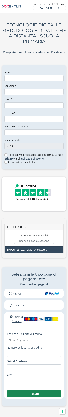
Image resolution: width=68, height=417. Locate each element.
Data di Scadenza (17, 361)
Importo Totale (12, 139)
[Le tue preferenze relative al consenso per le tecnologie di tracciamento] (62, 411)
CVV (9, 375)
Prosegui (34, 394)
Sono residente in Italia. (21, 162)
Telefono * (9, 112)
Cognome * (10, 85)
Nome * (8, 72)
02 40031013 (51, 8)
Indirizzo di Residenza (16, 126)
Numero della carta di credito (24, 347)
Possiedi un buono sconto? (34, 234)
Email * (8, 99)
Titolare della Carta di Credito (24, 334)
